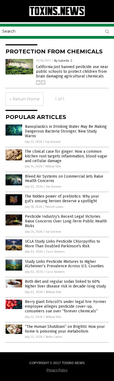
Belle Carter (54, 337)
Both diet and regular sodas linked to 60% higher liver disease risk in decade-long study (65, 284)
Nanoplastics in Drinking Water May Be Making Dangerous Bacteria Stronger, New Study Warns (66, 131)
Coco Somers (55, 251)
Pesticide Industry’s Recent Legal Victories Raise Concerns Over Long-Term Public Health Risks (66, 221)
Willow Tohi (53, 166)
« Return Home (24, 99)
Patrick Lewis (54, 207)
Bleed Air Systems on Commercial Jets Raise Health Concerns (64, 178)
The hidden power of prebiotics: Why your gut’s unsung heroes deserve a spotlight (62, 198)
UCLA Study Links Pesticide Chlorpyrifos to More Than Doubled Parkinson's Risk (62, 243)
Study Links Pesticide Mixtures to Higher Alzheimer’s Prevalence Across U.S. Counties (64, 264)
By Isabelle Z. (63, 61)
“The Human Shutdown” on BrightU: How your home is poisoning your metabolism (65, 329)
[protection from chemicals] (57, 15)
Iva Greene (53, 142)
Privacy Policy (57, 370)
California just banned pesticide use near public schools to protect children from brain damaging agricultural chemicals (72, 71)
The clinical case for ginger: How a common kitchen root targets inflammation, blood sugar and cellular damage (66, 156)
